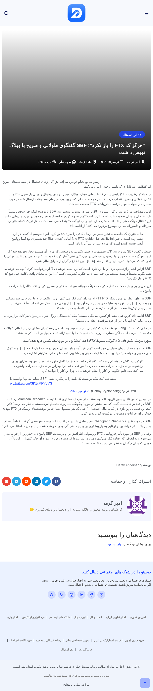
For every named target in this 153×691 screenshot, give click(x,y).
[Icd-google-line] (52, 595)
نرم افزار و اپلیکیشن (33, 617)
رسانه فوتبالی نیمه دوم (48, 640)
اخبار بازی (12, 617)
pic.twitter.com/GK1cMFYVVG (31, 383)
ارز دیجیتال (80, 617)
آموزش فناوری (138, 617)
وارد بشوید (114, 544)
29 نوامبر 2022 (80, 391)
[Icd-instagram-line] (72, 595)
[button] (132, 134)
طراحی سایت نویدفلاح (76, 684)
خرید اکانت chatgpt (21, 640)
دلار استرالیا (67, 649)
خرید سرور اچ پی (134, 640)
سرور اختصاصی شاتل (77, 640)
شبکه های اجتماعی (59, 617)
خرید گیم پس (85, 649)
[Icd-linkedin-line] (81, 595)
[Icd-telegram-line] (101, 595)
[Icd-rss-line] (62, 595)
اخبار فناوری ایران (116, 617)
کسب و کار (96, 617)
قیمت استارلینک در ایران (107, 640)
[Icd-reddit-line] (91, 595)
